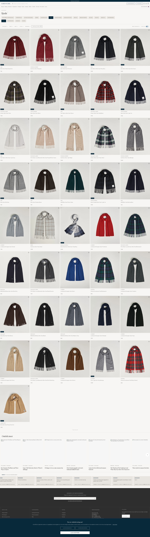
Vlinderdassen (44, 17)
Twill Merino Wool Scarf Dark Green (128, 68)
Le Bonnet (2, 245)
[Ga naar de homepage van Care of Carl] (5, 3)
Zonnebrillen (19, 17)
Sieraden (18, 20)
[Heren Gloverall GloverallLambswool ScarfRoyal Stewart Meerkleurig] (135, 358)
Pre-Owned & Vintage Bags (7, 17)
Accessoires (14, 6)
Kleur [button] (21, 26)
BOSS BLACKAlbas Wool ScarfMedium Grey (70, 335)
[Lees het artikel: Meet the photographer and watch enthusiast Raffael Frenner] (77, 454)
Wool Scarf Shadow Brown (36, 202)
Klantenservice (131, 3)
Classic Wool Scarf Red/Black (97, 113)
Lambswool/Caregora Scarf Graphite (128, 291)
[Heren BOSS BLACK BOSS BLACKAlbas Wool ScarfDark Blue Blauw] (15, 269)
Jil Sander (93, 378)
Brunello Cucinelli (64, 245)
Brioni (32, 245)
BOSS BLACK (2, 289)
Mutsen (90, 17)
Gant (1, 200)
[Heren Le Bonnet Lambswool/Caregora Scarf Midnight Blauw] (105, 314)
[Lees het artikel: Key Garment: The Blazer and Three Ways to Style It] (11, 454)
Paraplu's (103, 17)
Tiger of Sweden (34, 111)
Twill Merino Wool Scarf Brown (67, 113)
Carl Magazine (144, 6)
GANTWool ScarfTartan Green (67, 202)
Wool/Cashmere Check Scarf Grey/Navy (69, 246)
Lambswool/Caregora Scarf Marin (68, 291)
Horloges (19, 6)
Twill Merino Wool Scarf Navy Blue (98, 68)
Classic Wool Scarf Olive (5, 113)
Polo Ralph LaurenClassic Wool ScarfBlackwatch (131, 246)
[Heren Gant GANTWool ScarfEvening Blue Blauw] (135, 180)
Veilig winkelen (4, 512)
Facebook (63, 514)
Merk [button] (11, 26)
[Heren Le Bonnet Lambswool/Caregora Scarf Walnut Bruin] (75, 358)
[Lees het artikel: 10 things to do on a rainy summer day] (55, 454)
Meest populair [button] (135, 26)
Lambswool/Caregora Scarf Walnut (68, 380)
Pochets (97, 17)
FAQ (32, 516)
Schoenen (10, 6)
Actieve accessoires (28, 17)
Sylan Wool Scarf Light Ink (126, 113)
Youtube (63, 516)
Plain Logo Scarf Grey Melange (97, 380)
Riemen (36, 17)
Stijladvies (139, 3)
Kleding (6, 6)
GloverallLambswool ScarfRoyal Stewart (129, 380)
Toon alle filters (36, 26)
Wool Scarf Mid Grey (4, 202)
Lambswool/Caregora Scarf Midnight (98, 335)
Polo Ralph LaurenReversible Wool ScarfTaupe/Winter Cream (43, 157)
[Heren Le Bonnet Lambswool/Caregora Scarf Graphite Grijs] (135, 269)
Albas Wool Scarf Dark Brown (6, 335)
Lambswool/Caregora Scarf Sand (7, 380)
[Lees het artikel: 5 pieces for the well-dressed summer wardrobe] (99, 454)
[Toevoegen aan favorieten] (28, 30)
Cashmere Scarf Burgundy (36, 68)
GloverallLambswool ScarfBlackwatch (99, 291)
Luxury (46, 6)
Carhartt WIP (3, 423)
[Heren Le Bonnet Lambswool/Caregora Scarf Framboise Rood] (105, 225)
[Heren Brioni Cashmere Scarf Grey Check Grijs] (45, 225)
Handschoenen (58, 17)
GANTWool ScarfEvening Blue (127, 202)
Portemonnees (111, 17)
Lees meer (115, 524)
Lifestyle (26, 6)
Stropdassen (10, 20)
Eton (61, 111)
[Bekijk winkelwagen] (148, 3)
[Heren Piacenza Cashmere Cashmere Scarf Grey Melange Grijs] (135, 136)
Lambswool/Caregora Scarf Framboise (99, 246)
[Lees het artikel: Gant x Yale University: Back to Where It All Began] (33, 454)
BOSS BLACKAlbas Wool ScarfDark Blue (8, 291)
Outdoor (33, 6)
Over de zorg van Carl (6, 516)
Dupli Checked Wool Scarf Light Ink (98, 202)
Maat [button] (16, 26)
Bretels (75, 17)
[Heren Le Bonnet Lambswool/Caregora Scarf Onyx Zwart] (135, 314)
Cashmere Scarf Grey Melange (127, 157)
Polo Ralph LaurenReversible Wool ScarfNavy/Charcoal (42, 291)
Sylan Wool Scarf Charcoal (66, 68)
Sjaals (51, 17)
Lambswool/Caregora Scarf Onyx (128, 335)
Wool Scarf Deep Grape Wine (6, 68)
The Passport (4, 514)
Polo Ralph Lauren (4, 111)
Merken (30, 6)
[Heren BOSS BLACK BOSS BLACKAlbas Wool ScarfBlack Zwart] (45, 314)
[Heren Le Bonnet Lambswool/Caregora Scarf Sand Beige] (15, 358)
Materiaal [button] (27, 26)
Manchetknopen (83, 17)
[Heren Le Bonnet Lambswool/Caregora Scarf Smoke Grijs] (15, 225)
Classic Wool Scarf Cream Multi (97, 157)
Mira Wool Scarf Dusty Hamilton (7, 424)
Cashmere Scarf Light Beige (66, 157)
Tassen (23, 6)
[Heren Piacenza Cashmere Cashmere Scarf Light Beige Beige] (75, 136)
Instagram (64, 512)
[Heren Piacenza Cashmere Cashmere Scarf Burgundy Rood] (45, 47)
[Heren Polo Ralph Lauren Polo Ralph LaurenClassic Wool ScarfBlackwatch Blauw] (135, 225)
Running (37, 6)
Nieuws (2, 6)
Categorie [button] (4, 26)
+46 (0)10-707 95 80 (97, 517)
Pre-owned (42, 6)
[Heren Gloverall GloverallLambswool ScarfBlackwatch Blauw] (105, 269)
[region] (75, 481)
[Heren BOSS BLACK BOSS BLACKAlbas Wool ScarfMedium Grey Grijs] (75, 314)
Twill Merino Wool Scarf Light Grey (7, 157)
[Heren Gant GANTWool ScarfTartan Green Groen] (75, 180)
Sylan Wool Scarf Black (35, 113)
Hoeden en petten (67, 17)
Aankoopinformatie (35, 512)
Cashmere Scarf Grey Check (36, 246)
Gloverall (93, 289)
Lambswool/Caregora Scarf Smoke (7, 246)
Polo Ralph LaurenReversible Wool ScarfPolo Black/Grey (42, 380)
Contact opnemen (35, 514)
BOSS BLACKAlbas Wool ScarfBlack (38, 335)
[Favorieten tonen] (146, 3)
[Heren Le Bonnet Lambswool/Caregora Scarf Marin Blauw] (75, 269)
